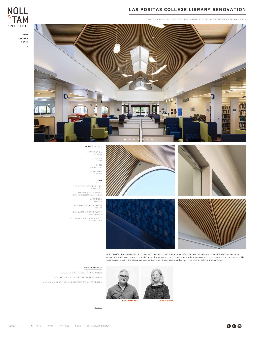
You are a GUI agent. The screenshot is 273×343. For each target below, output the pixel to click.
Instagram (240, 326)
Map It (98, 308)
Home (39, 325)
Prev (39, 79)
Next (241, 79)
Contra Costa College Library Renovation (78, 277)
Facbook (229, 326)
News (24, 42)
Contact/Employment (99, 325)
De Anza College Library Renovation (81, 272)
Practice (64, 325)
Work (51, 325)
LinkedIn (234, 326)
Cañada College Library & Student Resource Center (72, 282)
